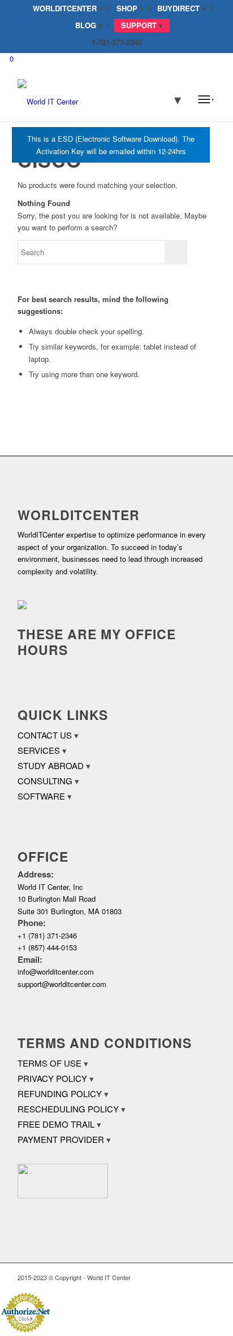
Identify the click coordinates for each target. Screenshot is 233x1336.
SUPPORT (139, 25)
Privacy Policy (52, 1078)
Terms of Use (49, 1063)
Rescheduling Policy (68, 1109)
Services (39, 750)
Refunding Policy (60, 1093)
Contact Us (45, 735)
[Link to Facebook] (173, 1277)
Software (41, 796)
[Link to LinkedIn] (190, 1277)
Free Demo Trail (56, 1124)
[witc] (97, 98)
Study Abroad (51, 765)
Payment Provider (61, 1139)
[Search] (170, 98)
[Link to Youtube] (207, 1277)
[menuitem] (68, 8)
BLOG (85, 25)
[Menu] (205, 98)
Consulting (45, 781)
